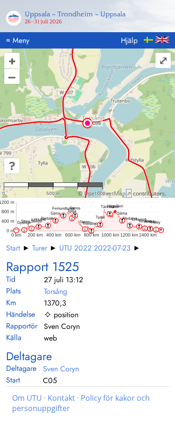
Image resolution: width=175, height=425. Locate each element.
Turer (39, 248)
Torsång (55, 291)
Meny (17, 40)
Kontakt (61, 398)
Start (13, 248)
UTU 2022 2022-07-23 (95, 248)
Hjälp (129, 40)
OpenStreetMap (105, 193)
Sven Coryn (61, 368)
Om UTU (27, 398)
